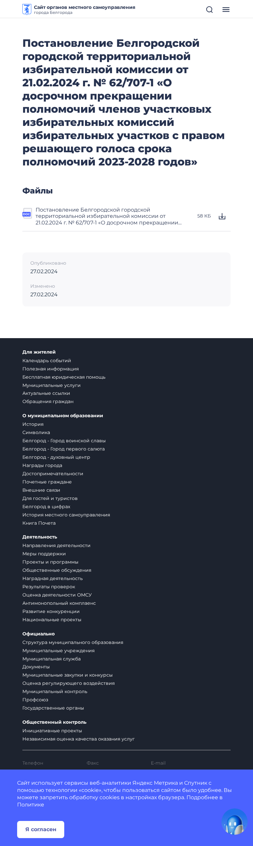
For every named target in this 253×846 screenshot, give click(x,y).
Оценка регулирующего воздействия (68, 683)
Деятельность (39, 537)
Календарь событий (46, 361)
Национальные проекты (51, 620)
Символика (36, 432)
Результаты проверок (48, 587)
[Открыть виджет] (234, 821)
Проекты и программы (50, 562)
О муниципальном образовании (62, 416)
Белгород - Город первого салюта (63, 449)
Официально (38, 634)
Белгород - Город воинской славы (64, 441)
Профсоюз (35, 700)
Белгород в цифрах (46, 507)
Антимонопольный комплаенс (59, 603)
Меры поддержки (44, 554)
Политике (30, 805)
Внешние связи (41, 490)
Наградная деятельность (52, 578)
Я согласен (40, 829)
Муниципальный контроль (54, 691)
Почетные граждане (47, 482)
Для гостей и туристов (50, 498)
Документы (36, 667)
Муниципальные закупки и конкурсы (67, 675)
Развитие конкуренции (51, 611)
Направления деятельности (56, 545)
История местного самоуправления (66, 515)
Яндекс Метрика (155, 783)
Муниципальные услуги (51, 385)
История (32, 424)
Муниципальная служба (51, 659)
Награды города (42, 465)
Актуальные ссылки (46, 393)
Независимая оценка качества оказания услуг (78, 739)
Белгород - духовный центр (56, 457)
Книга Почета (39, 523)
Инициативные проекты (52, 731)
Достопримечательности (52, 474)
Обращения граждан (47, 401)
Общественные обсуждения (56, 570)
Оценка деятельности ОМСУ (57, 595)
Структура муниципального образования (72, 642)
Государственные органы (53, 708)
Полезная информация (50, 369)
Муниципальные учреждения (58, 651)
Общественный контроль (54, 722)
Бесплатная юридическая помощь (63, 377)
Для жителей (39, 352)
